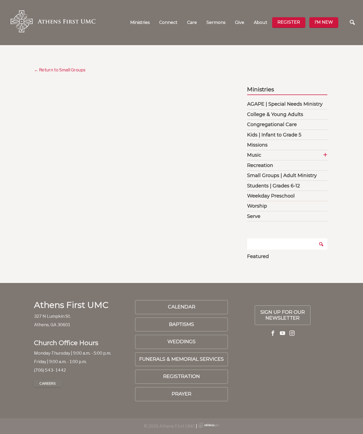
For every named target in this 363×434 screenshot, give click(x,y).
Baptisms (181, 324)
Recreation (260, 165)
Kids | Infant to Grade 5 (274, 135)
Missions (257, 145)
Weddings (181, 342)
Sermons (215, 22)
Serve (253, 216)
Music (254, 155)
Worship (257, 206)
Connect (168, 22)
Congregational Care (272, 124)
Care (192, 22)
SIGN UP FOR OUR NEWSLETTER (282, 315)
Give (239, 22)
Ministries (140, 22)
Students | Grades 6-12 (273, 186)
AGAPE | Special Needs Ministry (285, 104)
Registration (181, 376)
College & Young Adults (275, 114)
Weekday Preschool (271, 196)
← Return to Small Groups (60, 69)
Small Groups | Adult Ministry (282, 175)
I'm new (324, 22)
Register (288, 22)
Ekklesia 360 (208, 425)
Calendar (181, 307)
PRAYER (181, 394)
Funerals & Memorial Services (181, 359)
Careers (47, 383)
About (260, 22)
